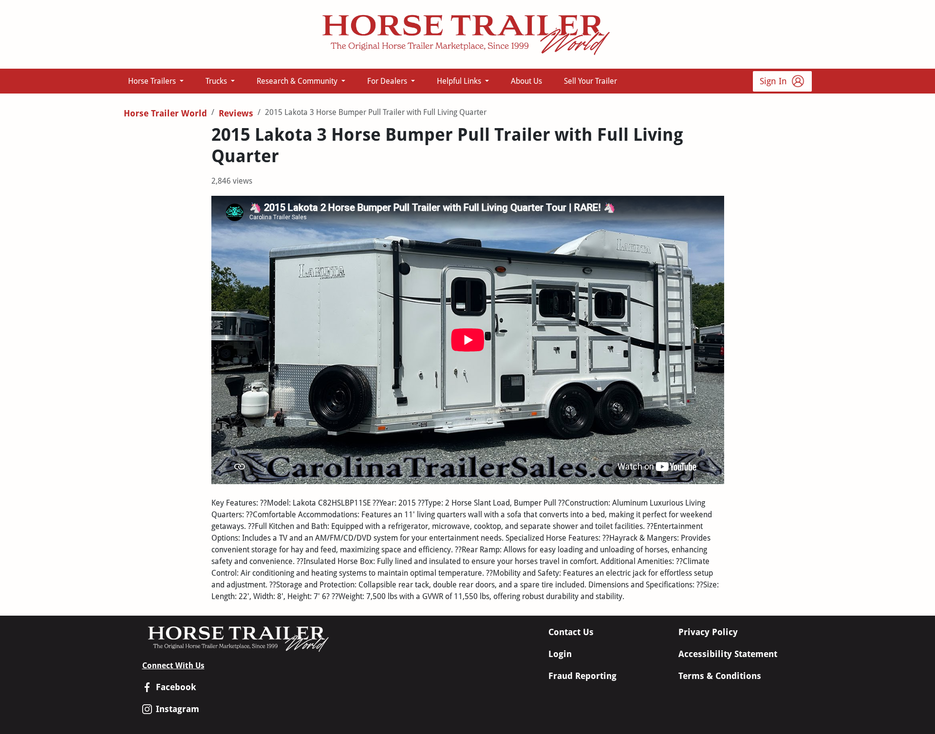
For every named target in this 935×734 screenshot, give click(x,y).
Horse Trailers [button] (153, 81)
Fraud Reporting (582, 676)
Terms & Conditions (719, 676)
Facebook (176, 687)
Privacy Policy (708, 632)
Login (560, 654)
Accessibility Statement (727, 654)
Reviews (236, 113)
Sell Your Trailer (590, 81)
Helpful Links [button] (460, 81)
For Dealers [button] (388, 81)
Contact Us (571, 632)
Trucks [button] (217, 81)
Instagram (177, 709)
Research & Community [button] (298, 81)
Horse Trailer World (165, 113)
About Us (526, 81)
